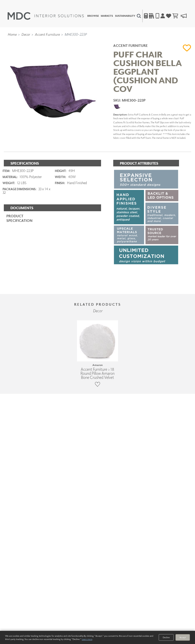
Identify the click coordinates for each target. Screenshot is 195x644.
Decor (25, 34)
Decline (166, 637)
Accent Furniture (47, 34)
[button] (187, 48)
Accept (183, 637)
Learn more (87, 639)
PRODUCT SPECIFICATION (19, 218)
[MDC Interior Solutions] (46, 16)
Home (12, 34)
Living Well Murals (108, 41)
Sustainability (125, 16)
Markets (107, 16)
